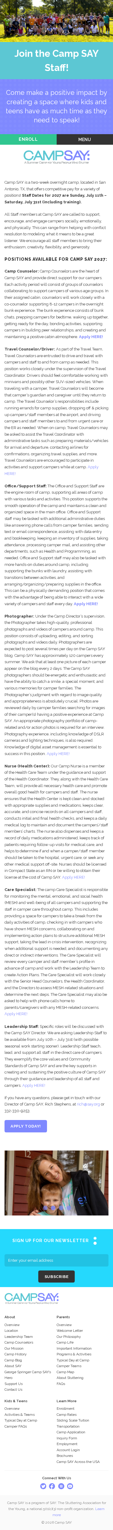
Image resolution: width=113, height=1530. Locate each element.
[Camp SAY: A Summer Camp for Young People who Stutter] (57, 148)
